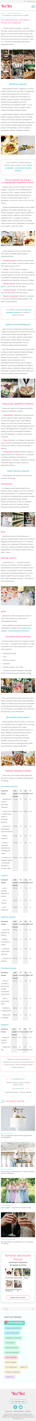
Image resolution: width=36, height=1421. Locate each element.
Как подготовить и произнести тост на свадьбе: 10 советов (17, 1243)
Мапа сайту (8, 1411)
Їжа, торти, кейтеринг (7, 1133)
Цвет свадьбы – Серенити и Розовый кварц (16, 1208)
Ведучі (26, 1278)
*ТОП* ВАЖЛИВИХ (15, 1323)
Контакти (28, 1411)
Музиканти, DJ (18, 1290)
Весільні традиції (11, 1362)
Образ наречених (11, 1357)
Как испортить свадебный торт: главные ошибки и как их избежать (18, 1172)
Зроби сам (24, 1367)
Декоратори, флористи (9, 1290)
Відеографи (18, 1278)
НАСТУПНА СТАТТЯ (18, 1088)
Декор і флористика (12, 1347)
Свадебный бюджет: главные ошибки (18, 1092)
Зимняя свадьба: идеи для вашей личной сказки (18, 1084)
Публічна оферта (18, 1411)
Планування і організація (13, 1338)
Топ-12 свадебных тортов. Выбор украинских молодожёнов (16, 1136)
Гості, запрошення (11, 1367)
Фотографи (9, 1278)
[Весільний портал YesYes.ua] (6, 6)
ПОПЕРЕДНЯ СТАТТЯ (18, 1079)
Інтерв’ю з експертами (12, 1372)
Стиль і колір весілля (7, 1205)
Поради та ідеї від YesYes (8, 1239)
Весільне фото (10, 1343)
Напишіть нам (31, 1)
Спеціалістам (10, 1377)
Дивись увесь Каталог (18, 1297)
